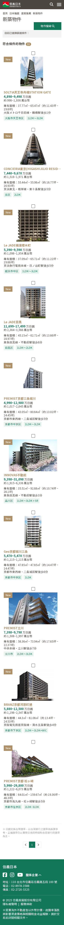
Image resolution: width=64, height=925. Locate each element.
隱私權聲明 (10, 904)
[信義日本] (11, 3)
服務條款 (26, 904)
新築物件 (38, 13)
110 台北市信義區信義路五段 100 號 (34, 882)
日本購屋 (14, 13)
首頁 (5, 13)
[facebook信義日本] (5, 874)
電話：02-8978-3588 (16, 886)
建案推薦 (26, 13)
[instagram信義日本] (12, 874)
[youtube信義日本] (20, 874)
